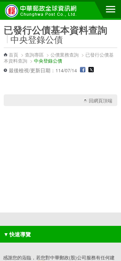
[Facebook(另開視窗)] (82, 70)
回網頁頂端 (100, 100)
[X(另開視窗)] (91, 70)
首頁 (13, 54)
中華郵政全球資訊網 (42, 10)
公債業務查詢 (64, 54)
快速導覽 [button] (17, 234)
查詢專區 (34, 54)
